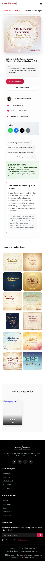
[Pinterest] (25, 462)
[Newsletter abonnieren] (40, 535)
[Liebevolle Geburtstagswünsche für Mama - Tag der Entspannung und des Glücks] (12, 301)
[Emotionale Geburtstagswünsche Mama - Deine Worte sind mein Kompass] (12, 281)
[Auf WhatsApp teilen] (10, 130)
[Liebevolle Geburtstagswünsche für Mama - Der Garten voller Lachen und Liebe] (12, 262)
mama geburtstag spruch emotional (21, 152)
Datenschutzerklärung (27, 548)
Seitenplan (7, 515)
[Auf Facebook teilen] (16, 130)
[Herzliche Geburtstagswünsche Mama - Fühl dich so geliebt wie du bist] (12, 361)
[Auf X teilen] (22, 130)
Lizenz (5, 508)
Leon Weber (11, 268)
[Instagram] (20, 462)
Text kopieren (24, 87)
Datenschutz (22, 540)
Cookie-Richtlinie (13, 551)
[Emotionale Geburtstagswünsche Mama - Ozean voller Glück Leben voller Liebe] (32, 361)
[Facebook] (14, 462)
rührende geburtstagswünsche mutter (22, 157)
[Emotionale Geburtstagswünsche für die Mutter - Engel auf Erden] (32, 281)
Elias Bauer (11, 287)
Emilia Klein (27, 98)
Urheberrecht (8, 512)
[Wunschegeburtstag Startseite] (9, 3)
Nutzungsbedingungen (29, 551)
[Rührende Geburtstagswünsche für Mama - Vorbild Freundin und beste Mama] (32, 262)
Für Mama (7, 485)
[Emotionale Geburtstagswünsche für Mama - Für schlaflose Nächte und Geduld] (32, 321)
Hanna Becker (12, 367)
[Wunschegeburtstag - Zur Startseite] (22, 449)
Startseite (7, 474)
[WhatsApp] (31, 462)
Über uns (6, 477)
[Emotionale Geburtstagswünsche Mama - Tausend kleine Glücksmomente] (12, 341)
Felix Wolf (30, 287)
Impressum (13, 548)
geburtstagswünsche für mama (19, 143)
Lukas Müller (11, 347)
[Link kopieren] (28, 130)
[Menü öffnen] (41, 3)
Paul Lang (30, 268)
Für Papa (6, 488)
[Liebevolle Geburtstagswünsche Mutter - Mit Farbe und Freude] (32, 341)
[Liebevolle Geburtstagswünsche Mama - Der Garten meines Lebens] (32, 301)
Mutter (20, 105)
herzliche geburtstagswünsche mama (21, 147)
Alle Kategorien (9, 481)
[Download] (19, 267)
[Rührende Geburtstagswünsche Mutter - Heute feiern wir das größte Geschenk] (12, 321)
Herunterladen (16, 81)
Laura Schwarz (12, 307)
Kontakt (6, 501)
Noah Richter (12, 327)
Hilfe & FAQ (7, 504)
